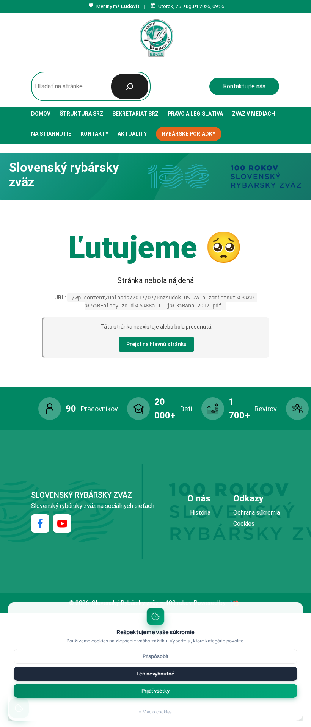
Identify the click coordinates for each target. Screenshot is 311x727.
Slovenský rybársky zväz (81, 495)
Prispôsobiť (156, 656)
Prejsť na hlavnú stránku (156, 344)
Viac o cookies (157, 711)
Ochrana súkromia (256, 512)
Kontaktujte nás (244, 86)
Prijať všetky (155, 691)
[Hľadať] (129, 86)
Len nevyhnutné (155, 674)
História (200, 512)
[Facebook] (40, 523)
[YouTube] (62, 523)
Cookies (243, 523)
